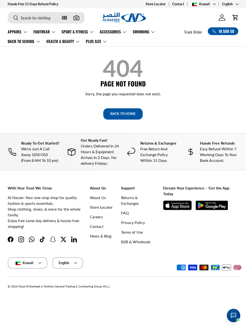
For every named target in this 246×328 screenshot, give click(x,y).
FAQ (125, 213)
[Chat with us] (233, 315)
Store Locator (156, 4)
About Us (98, 197)
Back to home (123, 114)
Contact (178, 4)
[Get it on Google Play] (212, 205)
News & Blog (100, 236)
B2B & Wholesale (135, 241)
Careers (96, 216)
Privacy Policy (133, 222)
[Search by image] (76, 17)
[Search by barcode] (64, 17)
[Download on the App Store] (177, 205)
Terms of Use (132, 232)
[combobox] (46, 18)
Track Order (193, 32)
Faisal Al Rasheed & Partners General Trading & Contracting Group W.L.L (64, 286)
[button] (235, 17)
